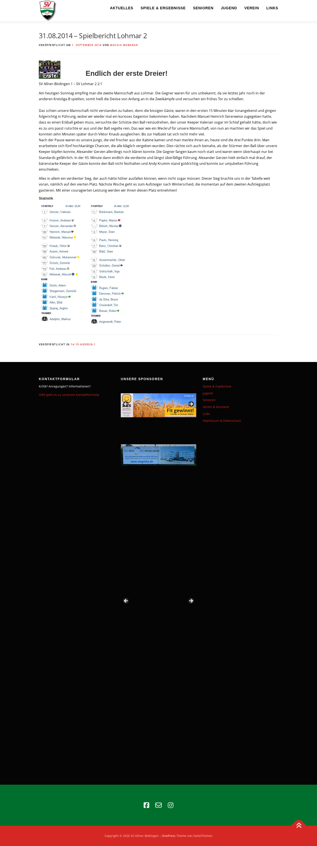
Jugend (229, 8)
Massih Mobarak (124, 45)
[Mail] (158, 805)
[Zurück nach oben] (298, 825)
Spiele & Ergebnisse (163, 8)
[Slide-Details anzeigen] (158, 405)
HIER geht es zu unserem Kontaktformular (69, 395)
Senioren (203, 8)
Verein (251, 8)
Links (272, 8)
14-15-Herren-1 (83, 344)
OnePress (169, 836)
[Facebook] (146, 805)
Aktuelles (121, 8)
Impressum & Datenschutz (222, 421)
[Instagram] (170, 805)
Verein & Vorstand (216, 407)
